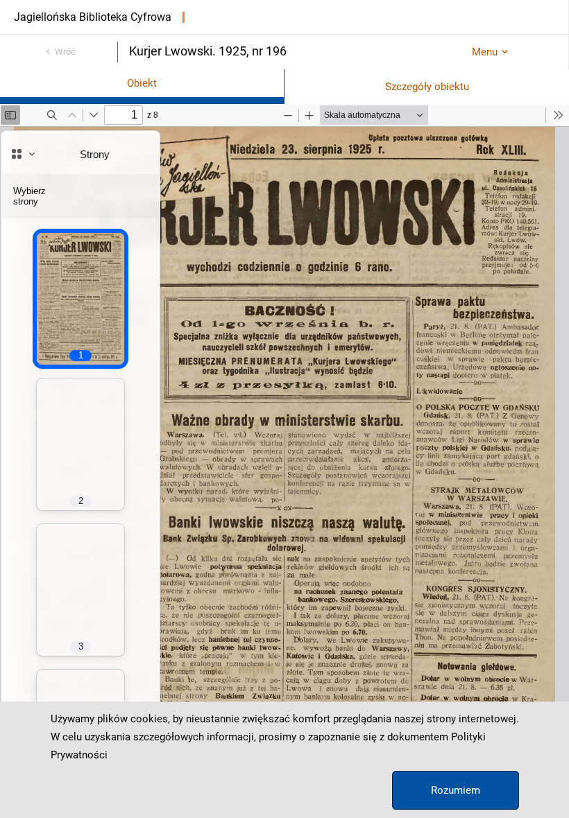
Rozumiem (455, 790)
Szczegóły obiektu (427, 86)
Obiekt (142, 83)
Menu (485, 52)
